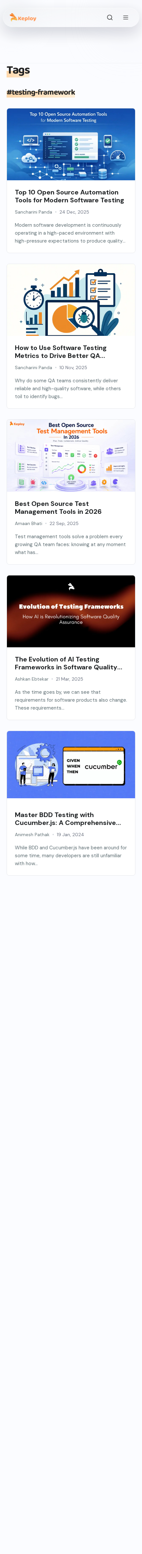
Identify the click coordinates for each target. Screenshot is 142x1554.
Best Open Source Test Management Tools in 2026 (58, 507)
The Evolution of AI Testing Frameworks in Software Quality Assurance (66, 663)
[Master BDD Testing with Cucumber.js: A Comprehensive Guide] (71, 764)
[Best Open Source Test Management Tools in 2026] (71, 462)
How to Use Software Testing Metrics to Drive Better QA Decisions (61, 352)
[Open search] (109, 17)
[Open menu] (125, 17)
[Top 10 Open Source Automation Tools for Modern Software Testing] (71, 151)
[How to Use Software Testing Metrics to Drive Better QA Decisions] (71, 306)
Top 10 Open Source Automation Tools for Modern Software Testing (69, 196)
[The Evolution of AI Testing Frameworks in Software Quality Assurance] (71, 611)
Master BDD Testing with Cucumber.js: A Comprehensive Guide (65, 819)
